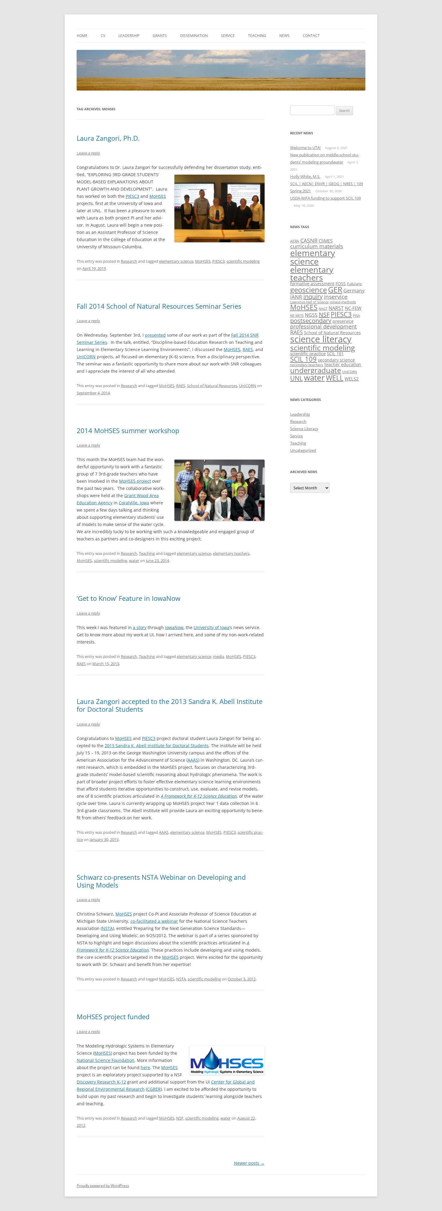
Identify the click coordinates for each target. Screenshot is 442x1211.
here (145, 1067)
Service (228, 35)
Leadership (129, 35)
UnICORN (86, 356)
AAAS (193, 760)
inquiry (313, 296)
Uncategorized (303, 450)
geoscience (308, 290)
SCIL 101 (335, 353)
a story (139, 627)
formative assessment (312, 283)
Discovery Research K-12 (101, 1082)
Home (82, 35)
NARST (336, 308)
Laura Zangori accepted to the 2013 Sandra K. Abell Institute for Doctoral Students (169, 705)
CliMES (326, 241)
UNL (296, 378)
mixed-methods (343, 301)
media (218, 656)
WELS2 (352, 379)
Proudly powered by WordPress (103, 1185)
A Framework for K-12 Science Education (199, 796)
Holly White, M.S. (305, 176)
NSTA (107, 928)
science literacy (320, 339)
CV (103, 35)
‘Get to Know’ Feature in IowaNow (128, 598)
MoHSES (157, 196)
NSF (179, 1118)
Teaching (257, 35)
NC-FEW (353, 308)
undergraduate (315, 370)
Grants (160, 35)
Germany (353, 290)
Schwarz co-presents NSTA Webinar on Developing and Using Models (161, 881)
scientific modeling (243, 261)
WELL (334, 378)
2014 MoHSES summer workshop (128, 430)
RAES (248, 349)
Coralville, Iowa (134, 503)
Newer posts (249, 1163)
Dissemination (194, 35)
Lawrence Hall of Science (309, 302)
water (134, 560)
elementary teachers (231, 553)
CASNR (309, 240)
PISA (356, 315)
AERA (294, 241)
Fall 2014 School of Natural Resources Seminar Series (159, 305)
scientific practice (308, 353)
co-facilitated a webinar (154, 921)
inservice (336, 296)
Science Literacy (304, 428)
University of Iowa (211, 627)
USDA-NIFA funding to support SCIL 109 (325, 198)
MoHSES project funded (113, 1016)
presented (155, 335)
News (284, 35)
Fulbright (354, 283)
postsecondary (310, 321)
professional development (323, 326)
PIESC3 (132, 196)
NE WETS (297, 315)
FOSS (341, 283)
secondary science (336, 360)
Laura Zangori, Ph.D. (108, 137)
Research (129, 261)
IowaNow (174, 627)
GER (335, 290)
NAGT (323, 309)
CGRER (154, 1089)
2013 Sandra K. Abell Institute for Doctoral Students (157, 745)
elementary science (176, 261)
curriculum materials (316, 246)
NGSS (311, 315)
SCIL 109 (303, 359)
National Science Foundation (105, 1060)
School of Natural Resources (212, 385)
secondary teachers (306, 364)
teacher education (342, 364)
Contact (311, 35)
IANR (296, 296)
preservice (343, 321)
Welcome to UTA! (305, 147)
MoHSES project (135, 481)
